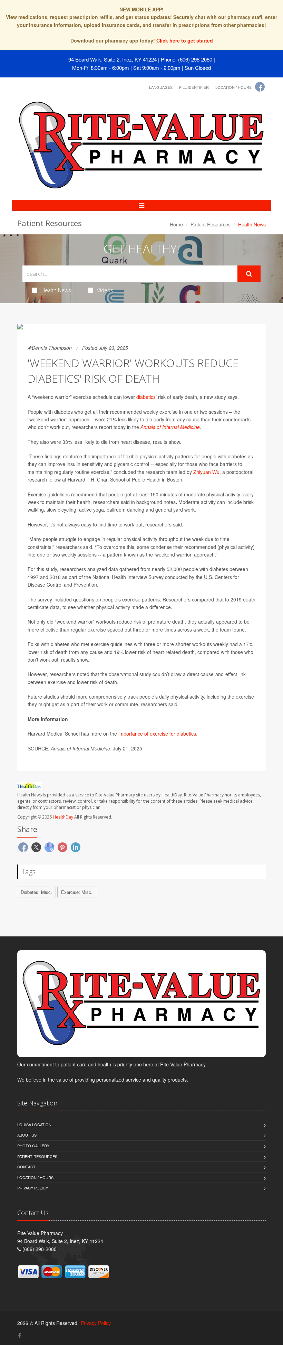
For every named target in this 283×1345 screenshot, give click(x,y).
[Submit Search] (249, 273)
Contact (26, 1166)
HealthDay (63, 817)
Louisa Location (34, 1124)
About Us (27, 1135)
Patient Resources (211, 224)
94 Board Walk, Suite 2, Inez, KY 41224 (112, 59)
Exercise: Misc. (76, 892)
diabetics (146, 396)
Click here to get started (184, 40)
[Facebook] (260, 87)
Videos (105, 290)
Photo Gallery (33, 1145)
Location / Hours (233, 87)
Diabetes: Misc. (36, 892)
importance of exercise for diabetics (157, 733)
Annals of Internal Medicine (170, 426)
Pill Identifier (194, 87)
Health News (56, 290)
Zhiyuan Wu (206, 471)
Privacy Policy (32, 1187)
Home (176, 224)
